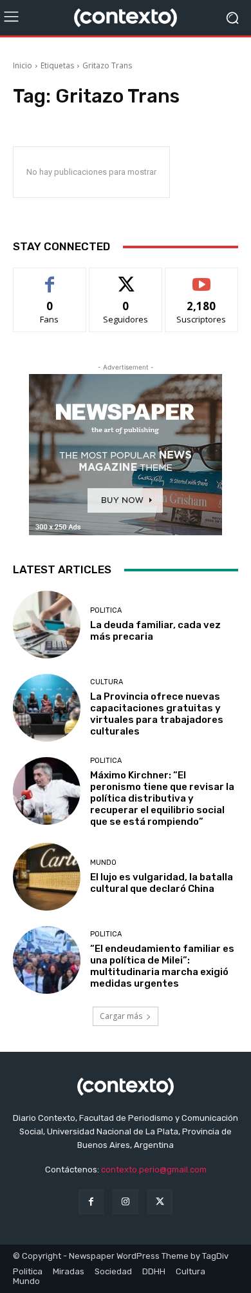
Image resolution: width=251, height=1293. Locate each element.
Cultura (106, 682)
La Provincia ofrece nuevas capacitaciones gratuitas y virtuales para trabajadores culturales (156, 714)
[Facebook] (91, 1201)
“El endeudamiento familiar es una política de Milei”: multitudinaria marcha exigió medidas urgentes (162, 966)
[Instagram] (125, 1201)
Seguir (126, 277)
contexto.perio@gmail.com (154, 1169)
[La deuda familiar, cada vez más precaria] (46, 624)
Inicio (22, 65)
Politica (106, 610)
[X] (159, 1201)
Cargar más (121, 1016)
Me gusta (50, 277)
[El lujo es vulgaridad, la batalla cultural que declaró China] (46, 877)
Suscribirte (202, 277)
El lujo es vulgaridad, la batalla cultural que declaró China (161, 882)
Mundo (103, 862)
